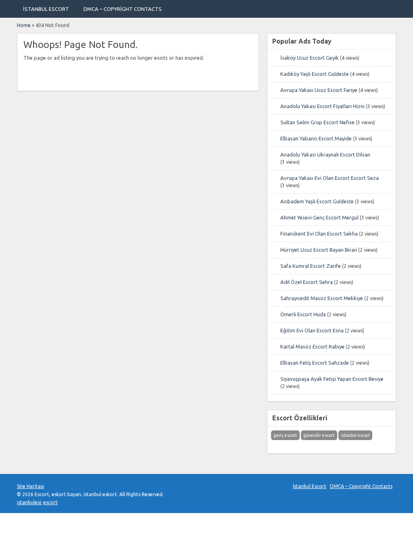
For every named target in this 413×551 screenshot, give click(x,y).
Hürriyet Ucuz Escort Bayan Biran (318, 250)
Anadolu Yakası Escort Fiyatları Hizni (322, 106)
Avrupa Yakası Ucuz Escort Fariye (318, 90)
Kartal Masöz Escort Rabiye (312, 346)
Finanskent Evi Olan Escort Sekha (319, 233)
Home (24, 25)
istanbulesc (29, 502)
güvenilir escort (318, 435)
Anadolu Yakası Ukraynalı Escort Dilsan (325, 154)
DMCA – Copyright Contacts (122, 9)
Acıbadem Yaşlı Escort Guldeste (317, 201)
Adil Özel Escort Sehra (306, 282)
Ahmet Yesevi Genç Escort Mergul (319, 217)
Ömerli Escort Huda (303, 314)
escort (50, 502)
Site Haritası (30, 486)
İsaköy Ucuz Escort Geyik (309, 58)
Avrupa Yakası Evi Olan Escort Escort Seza (329, 178)
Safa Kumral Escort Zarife (310, 266)
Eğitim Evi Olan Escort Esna (312, 330)
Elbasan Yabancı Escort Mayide (316, 138)
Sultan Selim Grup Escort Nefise (317, 122)
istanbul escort (355, 435)
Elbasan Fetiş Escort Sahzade (314, 362)
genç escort (285, 435)
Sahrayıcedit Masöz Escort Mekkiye (321, 298)
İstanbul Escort (46, 9)
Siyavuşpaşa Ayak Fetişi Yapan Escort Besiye (332, 379)
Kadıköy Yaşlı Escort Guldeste (314, 74)
